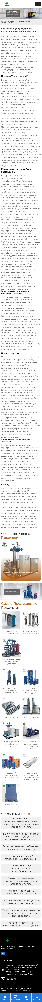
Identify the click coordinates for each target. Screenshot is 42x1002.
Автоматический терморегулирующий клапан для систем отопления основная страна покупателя (21, 822)
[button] (36, 561)
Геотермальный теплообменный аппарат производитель (21, 847)
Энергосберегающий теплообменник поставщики (21, 857)
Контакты (36, 997)
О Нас (26, 997)
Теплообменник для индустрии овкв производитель (21, 902)
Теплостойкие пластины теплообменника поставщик (21, 892)
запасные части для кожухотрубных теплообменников (21, 868)
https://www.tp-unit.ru (17, 289)
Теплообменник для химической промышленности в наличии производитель (21, 913)
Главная (4, 21)
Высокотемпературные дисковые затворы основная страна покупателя (21, 881)
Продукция (15, 997)
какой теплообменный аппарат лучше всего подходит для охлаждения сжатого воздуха (21, 836)
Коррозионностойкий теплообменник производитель (21, 924)
